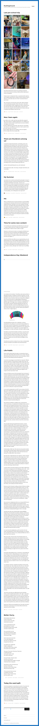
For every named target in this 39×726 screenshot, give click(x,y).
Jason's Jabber (15, 677)
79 (11, 709)
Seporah (6, 217)
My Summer (9, 177)
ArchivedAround (7, 720)
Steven (6, 111)
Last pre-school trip (12, 13)
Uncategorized (17, 133)
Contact (5, 717)
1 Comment (21, 111)
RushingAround (9, 6)
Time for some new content (15, 223)
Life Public (8, 350)
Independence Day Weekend (16, 255)
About (5, 715)
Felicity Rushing (7, 193)
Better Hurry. (9, 615)
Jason (6, 677)
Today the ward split (12, 683)
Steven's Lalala (16, 111)
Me (5, 199)
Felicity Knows (18, 193)
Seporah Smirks (15, 217)
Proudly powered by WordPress (14, 723)
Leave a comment (23, 133)
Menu (33, 6)
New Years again (10, 117)
